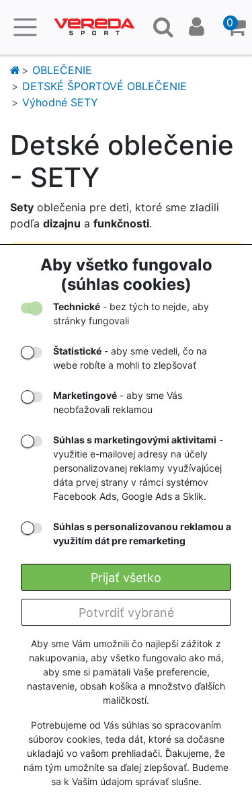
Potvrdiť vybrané (126, 612)
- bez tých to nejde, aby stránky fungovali (131, 313)
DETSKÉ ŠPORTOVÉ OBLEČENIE (104, 86)
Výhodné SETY (60, 102)
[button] (236, 27)
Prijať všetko (126, 577)
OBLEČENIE (62, 70)
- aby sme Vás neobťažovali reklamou (117, 402)
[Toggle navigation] (25, 27)
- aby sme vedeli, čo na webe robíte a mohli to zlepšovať (130, 358)
